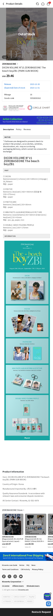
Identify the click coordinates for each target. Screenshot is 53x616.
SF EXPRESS (19, 601)
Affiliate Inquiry (18, 586)
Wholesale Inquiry (33, 586)
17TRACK (7, 601)
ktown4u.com (23, 590)
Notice (21, 565)
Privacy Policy (37, 569)
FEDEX (29, 601)
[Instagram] (15, 576)
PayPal (31, 597)
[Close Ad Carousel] (50, 593)
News (34, 565)
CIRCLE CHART (20, 597)
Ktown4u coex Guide (9, 565)
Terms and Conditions (10, 569)
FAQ (27, 565)
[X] (9, 576)
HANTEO (6, 597)
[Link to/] (42, 3)
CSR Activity (25, 569)
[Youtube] (21, 576)
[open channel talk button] (48, 603)
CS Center (6, 586)
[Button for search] (37, 3)
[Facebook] (4, 576)
